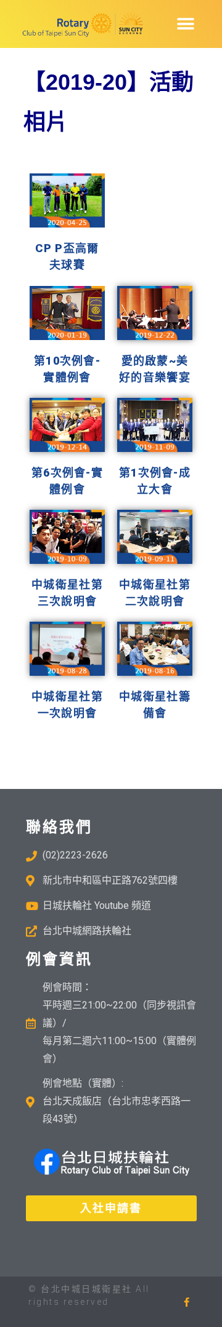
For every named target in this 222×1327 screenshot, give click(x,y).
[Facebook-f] (186, 1302)
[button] (186, 24)
